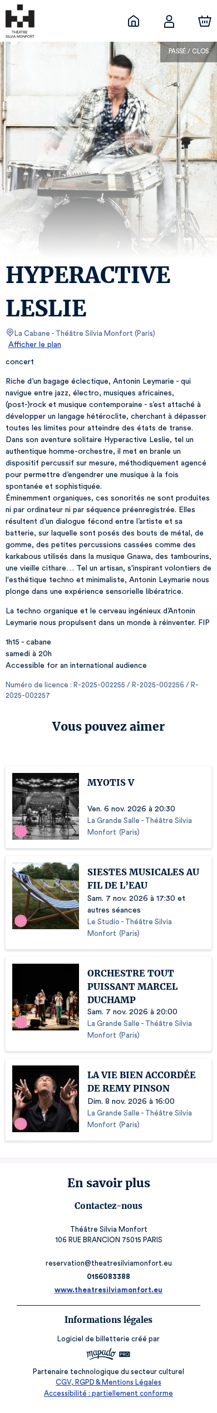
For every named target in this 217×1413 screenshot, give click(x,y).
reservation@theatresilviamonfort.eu (109, 1263)
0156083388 (108, 1276)
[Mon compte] (169, 21)
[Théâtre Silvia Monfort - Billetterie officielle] (133, 21)
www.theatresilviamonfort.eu (108, 1289)
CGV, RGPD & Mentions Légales (108, 1382)
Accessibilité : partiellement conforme (108, 1393)
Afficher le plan (34, 345)
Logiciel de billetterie (93, 1338)
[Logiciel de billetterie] (108, 1355)
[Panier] (204, 21)
